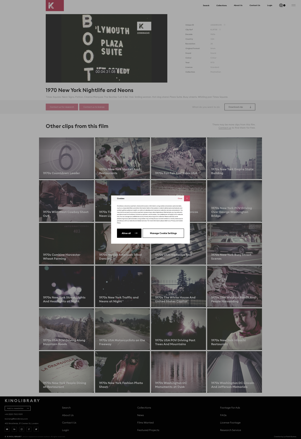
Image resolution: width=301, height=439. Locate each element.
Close (180, 198)
